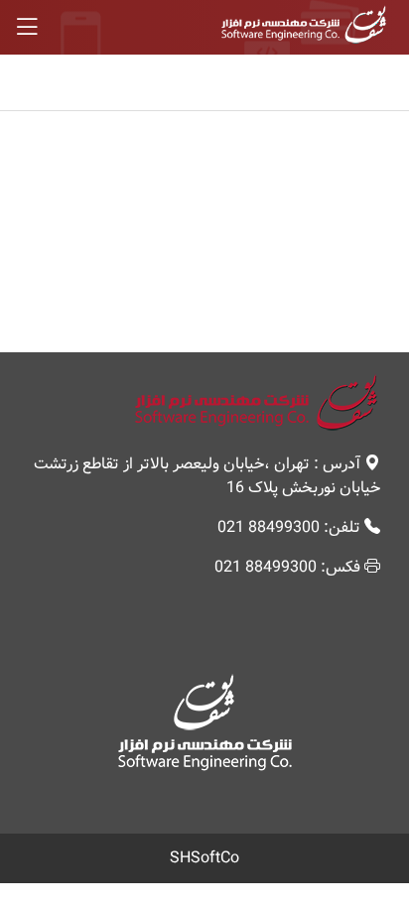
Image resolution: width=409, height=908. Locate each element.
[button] (204, 27)
